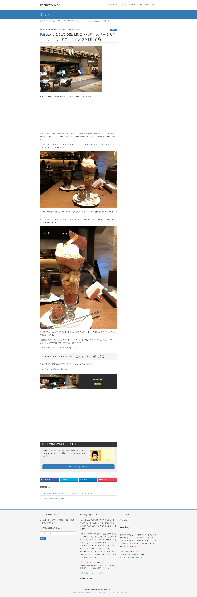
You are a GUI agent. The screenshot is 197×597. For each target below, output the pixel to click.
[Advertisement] (78, 114)
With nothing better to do (135, 557)
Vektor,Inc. (117, 592)
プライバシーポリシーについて (91, 573)
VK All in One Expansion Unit (105, 592)
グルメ (113, 29)
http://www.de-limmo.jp (59, 369)
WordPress (80, 592)
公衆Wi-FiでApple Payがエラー (54, 498)
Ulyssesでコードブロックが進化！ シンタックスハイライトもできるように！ (69, 494)
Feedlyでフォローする (78, 467)
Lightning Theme (90, 592)
